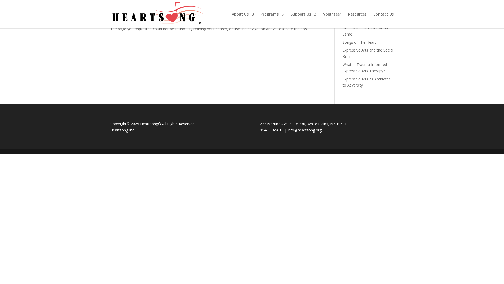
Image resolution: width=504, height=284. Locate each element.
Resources (357, 14)
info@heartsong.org (305, 130)
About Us (240, 14)
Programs (270, 14)
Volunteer (332, 14)
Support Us (301, 14)
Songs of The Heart (359, 42)
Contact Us (383, 14)
